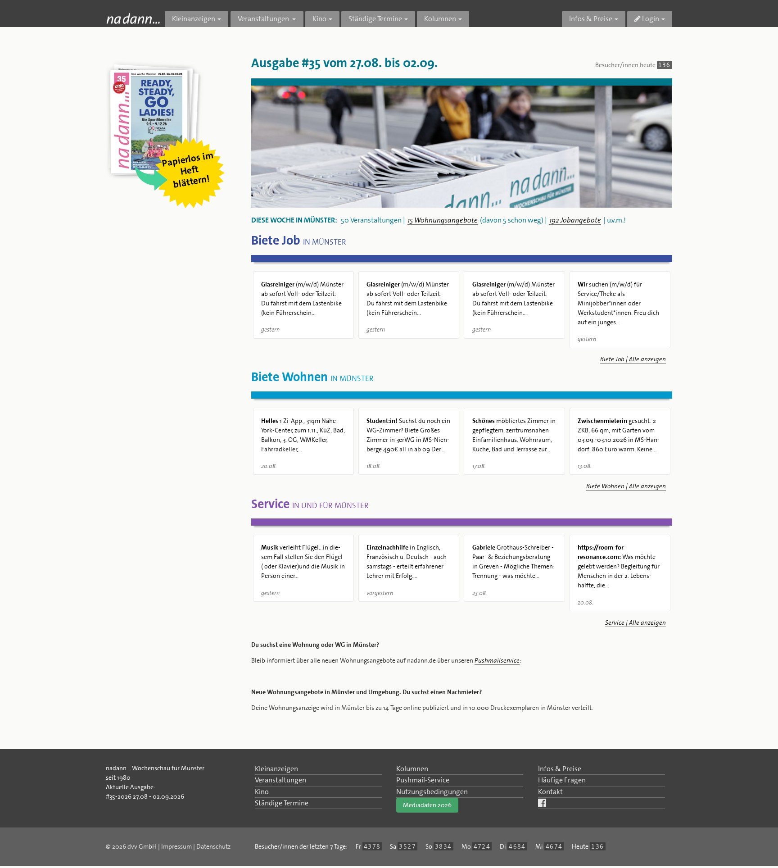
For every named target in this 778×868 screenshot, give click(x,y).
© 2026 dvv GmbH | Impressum (149, 846)
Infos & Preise (559, 768)
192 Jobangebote (575, 220)
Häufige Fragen (562, 780)
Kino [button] (319, 18)
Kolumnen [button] (440, 18)
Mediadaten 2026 (427, 805)
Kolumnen (412, 768)
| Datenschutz (212, 846)
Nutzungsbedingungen (432, 791)
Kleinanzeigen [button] (193, 18)
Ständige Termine (281, 803)
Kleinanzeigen (276, 768)
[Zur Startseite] (133, 18)
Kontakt (550, 791)
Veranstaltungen (280, 780)
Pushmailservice (497, 660)
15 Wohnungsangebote (442, 220)
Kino (262, 791)
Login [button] (650, 18)
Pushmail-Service (422, 780)
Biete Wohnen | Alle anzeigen (626, 486)
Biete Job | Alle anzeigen (633, 359)
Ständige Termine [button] (375, 18)
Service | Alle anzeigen (635, 622)
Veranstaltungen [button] (264, 18)
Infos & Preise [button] (590, 18)
